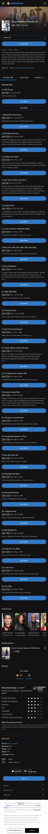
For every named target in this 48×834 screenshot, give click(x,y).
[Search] (45, 3)
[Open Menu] (3, 3)
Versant (20, 803)
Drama (10, 744)
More (4, 279)
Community (19, 679)
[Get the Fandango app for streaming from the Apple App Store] (17, 771)
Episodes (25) (8, 78)
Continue (32, 830)
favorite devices (26, 68)
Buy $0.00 (24, 108)
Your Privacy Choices (15, 830)
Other (16, 744)
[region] (24, 817)
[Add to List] (45, 25)
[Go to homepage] (15, 3)
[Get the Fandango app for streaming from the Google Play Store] (30, 771)
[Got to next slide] (46, 625)
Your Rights (37, 810)
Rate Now (29, 679)
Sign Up (24, 778)
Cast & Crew (24, 78)
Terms (9, 805)
